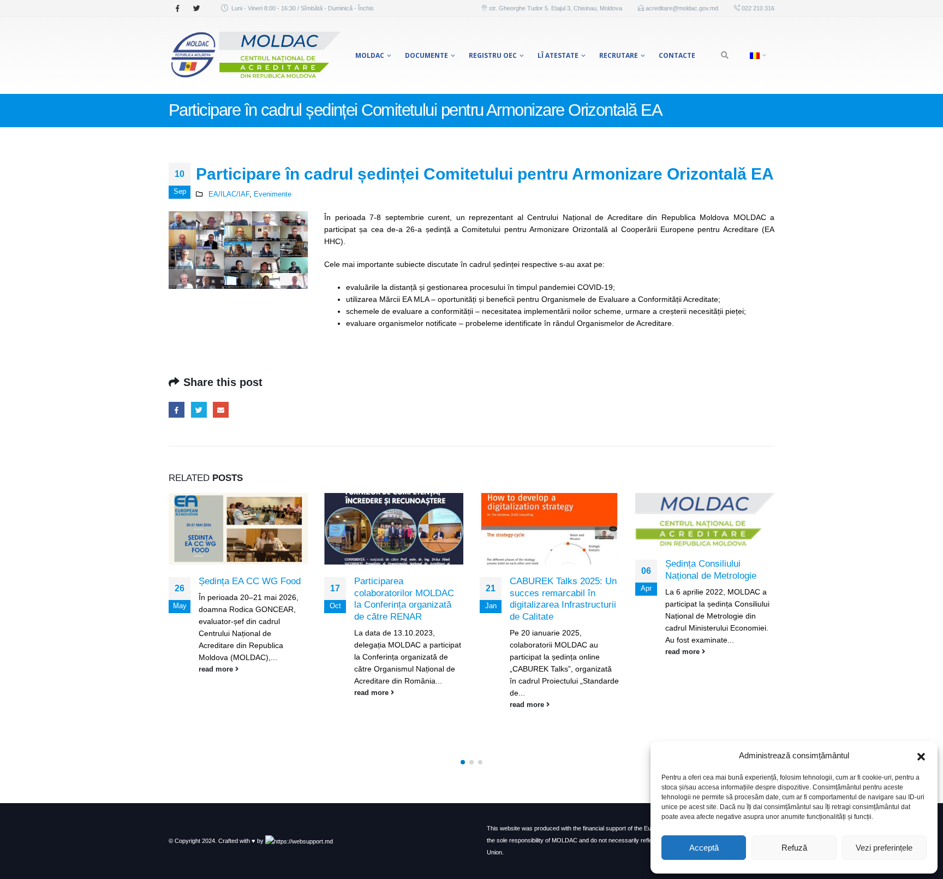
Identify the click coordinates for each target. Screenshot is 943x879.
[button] (921, 755)
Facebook (176, 410)
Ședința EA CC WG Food (250, 581)
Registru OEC (493, 55)
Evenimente (272, 194)
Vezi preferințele (884, 847)
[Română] (756, 55)
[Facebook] (177, 8)
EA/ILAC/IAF (228, 194)
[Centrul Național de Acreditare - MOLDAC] (255, 55)
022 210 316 (757, 8)
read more (217, 669)
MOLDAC (369, 55)
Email (221, 410)
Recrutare (618, 55)
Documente (426, 55)
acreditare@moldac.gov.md (682, 8)
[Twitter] (196, 8)
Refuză (794, 847)
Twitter (199, 410)
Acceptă (704, 847)
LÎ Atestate (558, 55)
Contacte (677, 55)
